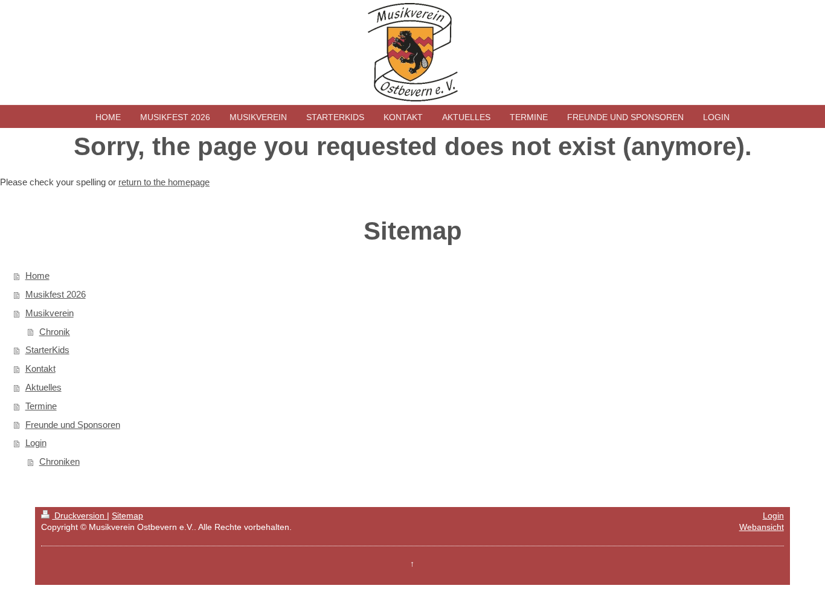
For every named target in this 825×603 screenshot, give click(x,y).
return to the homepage (164, 182)
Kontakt (40, 368)
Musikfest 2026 (55, 294)
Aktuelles (43, 387)
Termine (41, 406)
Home (37, 275)
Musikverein (49, 313)
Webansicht (761, 527)
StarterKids (47, 350)
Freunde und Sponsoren (72, 425)
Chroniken (59, 461)
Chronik (54, 332)
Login (36, 443)
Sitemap (127, 515)
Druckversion (79, 515)
